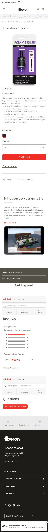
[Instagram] (9, 505)
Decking (6, 16)
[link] (7, 299)
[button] (2, 9)
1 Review (21, 299)
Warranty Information (11, 278)
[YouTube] (18, 505)
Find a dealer (9, 166)
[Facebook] (5, 505)
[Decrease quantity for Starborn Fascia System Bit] (5, 147)
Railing (15, 16)
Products (11, 22)
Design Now (10, 223)
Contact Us (8, 461)
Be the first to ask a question (15, 406)
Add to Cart (24, 157)
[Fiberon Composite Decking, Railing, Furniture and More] (23, 9)
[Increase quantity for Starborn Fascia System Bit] (43, 147)
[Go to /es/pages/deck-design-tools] (24, 240)
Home (4, 22)
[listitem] (8, 423)
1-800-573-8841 (13, 448)
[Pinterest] (14, 505)
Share (6, 179)
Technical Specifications (12, 272)
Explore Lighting (28, 16)
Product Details (8, 93)
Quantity (6, 141)
